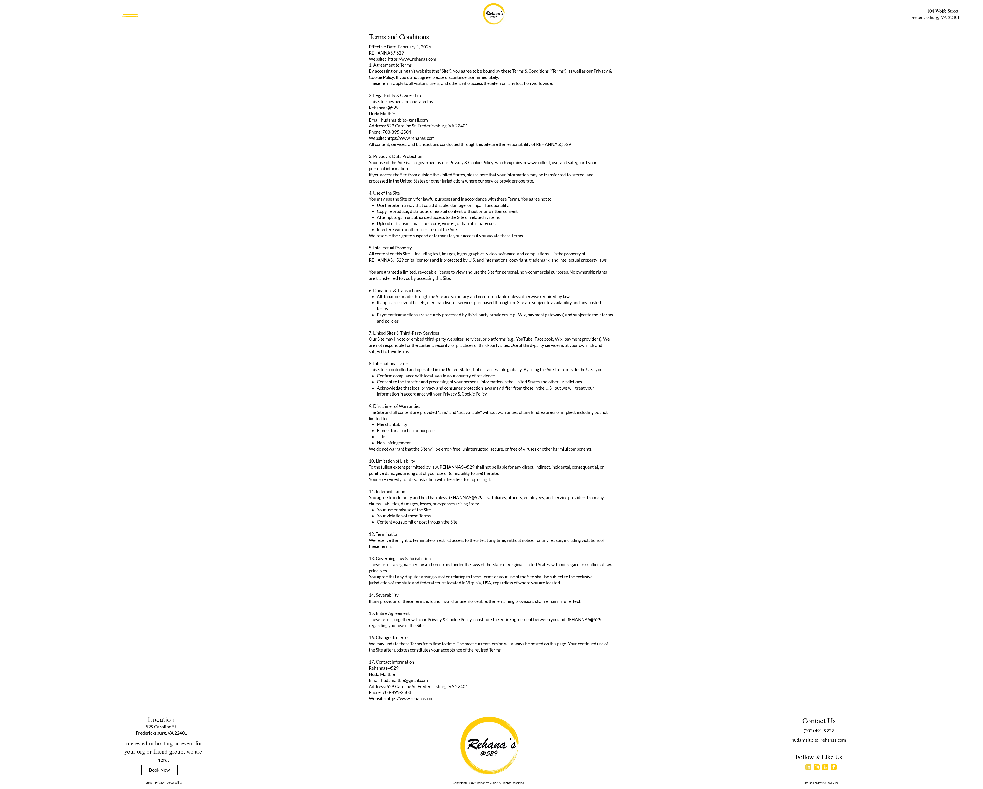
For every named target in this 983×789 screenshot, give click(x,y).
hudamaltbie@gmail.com (404, 120)
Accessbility (174, 782)
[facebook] (834, 767)
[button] (130, 14)
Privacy (160, 782)
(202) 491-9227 (819, 730)
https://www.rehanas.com (411, 138)
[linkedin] (808, 767)
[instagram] (817, 767)
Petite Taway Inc (828, 782)
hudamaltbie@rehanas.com (819, 740)
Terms (148, 782)
